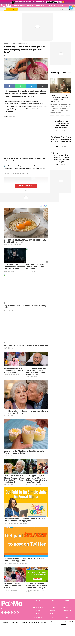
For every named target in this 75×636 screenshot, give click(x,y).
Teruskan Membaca (25, 186)
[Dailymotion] (18, 612)
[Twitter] (63, 9)
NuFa (6, 55)
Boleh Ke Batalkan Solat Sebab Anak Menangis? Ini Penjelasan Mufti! (60, 97)
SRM (51, 101)
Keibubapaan (13, 43)
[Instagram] (61, 9)
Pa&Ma (6, 43)
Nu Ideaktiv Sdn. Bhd (64, 621)
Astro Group (63, 624)
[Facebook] (59, 9)
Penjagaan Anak (23, 43)
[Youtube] (67, 9)
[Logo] (5, 5)
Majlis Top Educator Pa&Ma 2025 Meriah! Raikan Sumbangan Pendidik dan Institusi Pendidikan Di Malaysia (61, 157)
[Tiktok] (65, 9)
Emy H (57, 130)
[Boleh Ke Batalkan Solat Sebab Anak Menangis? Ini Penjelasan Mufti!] (60, 85)
